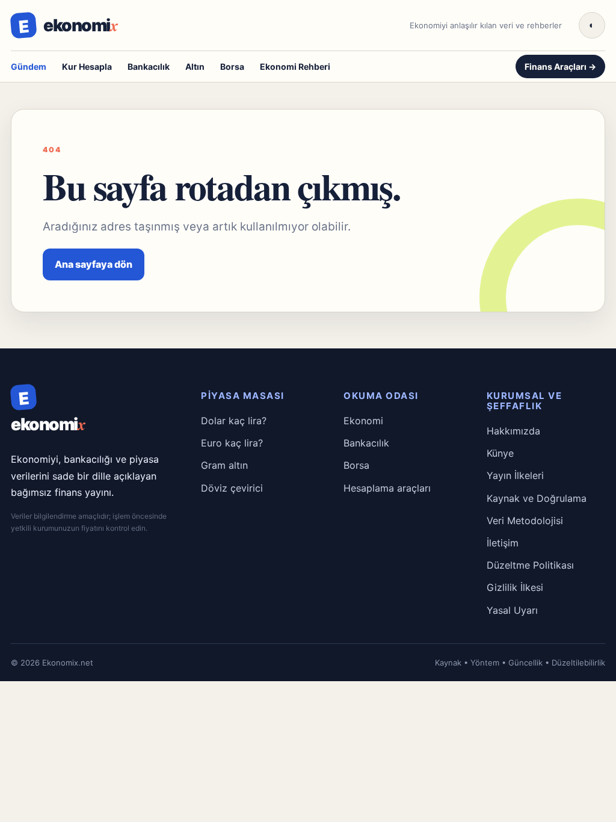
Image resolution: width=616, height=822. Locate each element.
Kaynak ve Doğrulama (537, 498)
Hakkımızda (513, 431)
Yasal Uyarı (512, 610)
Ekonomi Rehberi (295, 66)
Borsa (232, 66)
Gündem (28, 66)
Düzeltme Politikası (530, 565)
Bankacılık (149, 66)
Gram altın (224, 465)
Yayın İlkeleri (515, 475)
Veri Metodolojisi (525, 521)
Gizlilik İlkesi (515, 587)
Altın (195, 66)
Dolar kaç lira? (233, 421)
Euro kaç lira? (232, 443)
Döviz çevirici (232, 488)
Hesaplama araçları (387, 488)
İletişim (503, 543)
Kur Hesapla (87, 66)
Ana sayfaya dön (93, 264)
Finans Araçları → (560, 66)
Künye (500, 453)
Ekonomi (363, 421)
